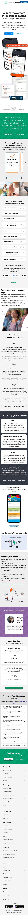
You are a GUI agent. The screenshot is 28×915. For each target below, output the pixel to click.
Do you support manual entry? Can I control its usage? (13, 717)
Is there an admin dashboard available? (12, 729)
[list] (14, 775)
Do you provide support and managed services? (11, 738)
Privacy (9, 912)
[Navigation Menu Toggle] (3, 2)
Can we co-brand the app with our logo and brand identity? (13, 721)
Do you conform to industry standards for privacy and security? (13, 733)
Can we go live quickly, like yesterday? (11, 745)
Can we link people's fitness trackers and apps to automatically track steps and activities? (12, 707)
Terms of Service (16, 912)
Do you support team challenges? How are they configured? (13, 712)
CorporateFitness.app (16, 910)
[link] (14, 770)
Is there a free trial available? (9, 741)
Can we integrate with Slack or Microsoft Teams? (12, 725)
